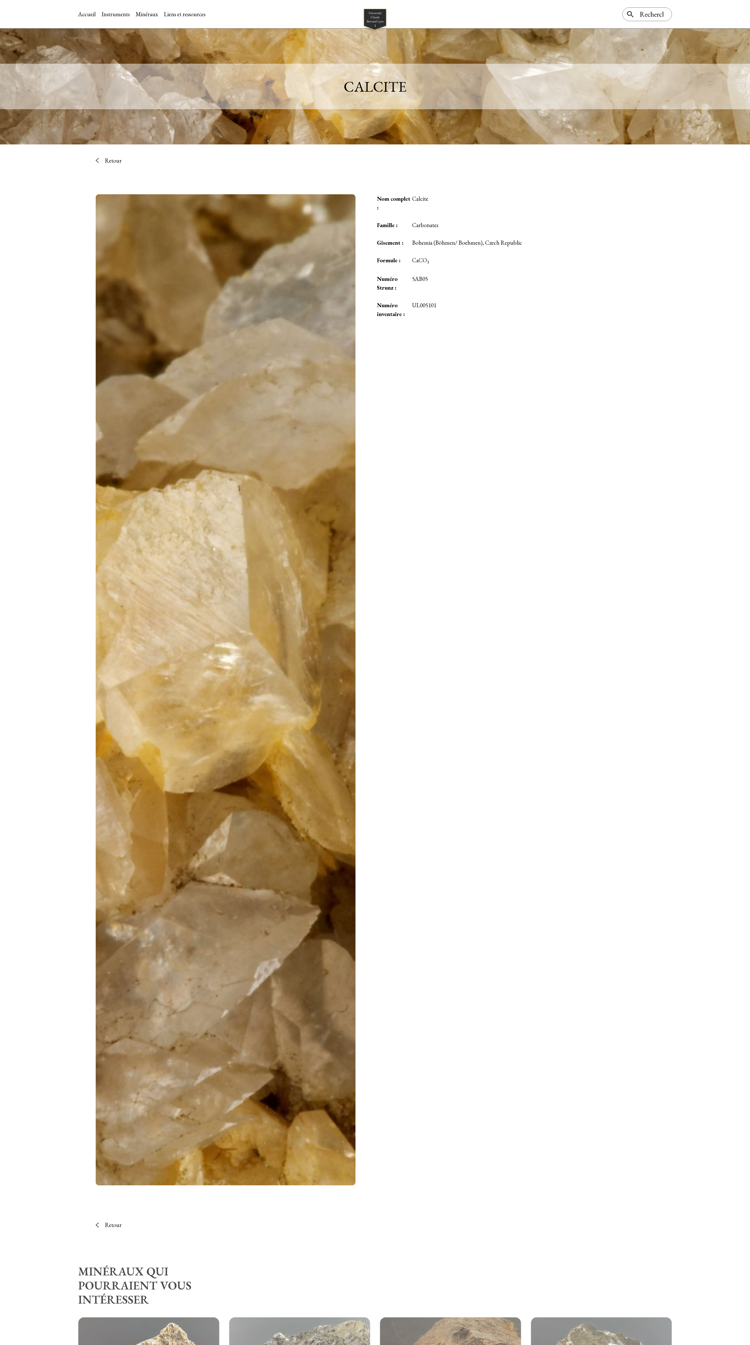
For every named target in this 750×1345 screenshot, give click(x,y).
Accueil (87, 14)
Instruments (116, 14)
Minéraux (147, 14)
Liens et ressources (184, 14)
